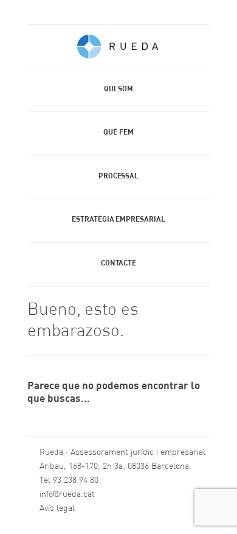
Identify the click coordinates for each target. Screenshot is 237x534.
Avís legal (57, 508)
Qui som (118, 89)
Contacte (118, 263)
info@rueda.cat (67, 494)
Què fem (118, 132)
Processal (118, 176)
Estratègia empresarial (118, 219)
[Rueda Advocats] (118, 49)
